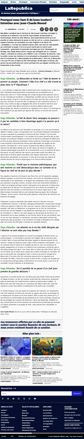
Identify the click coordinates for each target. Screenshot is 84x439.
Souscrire (77, 393)
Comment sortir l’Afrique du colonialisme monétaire (73, 104)
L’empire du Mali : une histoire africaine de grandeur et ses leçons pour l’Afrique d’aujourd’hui (72, 48)
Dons (44, 429)
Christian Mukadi (38, 368)
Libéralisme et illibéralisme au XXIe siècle (73, 90)
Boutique (46, 426)
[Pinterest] (51, 29)
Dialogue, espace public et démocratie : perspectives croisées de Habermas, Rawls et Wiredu (46, 359)
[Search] (80, 10)
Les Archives (47, 413)
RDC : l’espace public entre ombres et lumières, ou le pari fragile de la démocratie (46, 374)
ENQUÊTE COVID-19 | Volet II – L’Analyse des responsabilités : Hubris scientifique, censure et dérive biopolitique (16, 359)
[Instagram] (8, 398)
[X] (47, 29)
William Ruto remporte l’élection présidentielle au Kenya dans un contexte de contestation (73, 68)
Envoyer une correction (72, 415)
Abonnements (47, 416)
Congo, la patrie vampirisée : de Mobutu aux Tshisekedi (15, 373)
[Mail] (13, 398)
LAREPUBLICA (12, 29)
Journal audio (47, 410)
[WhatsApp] (56, 29)
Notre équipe (68, 418)
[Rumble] (18, 398)
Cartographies (48, 424)
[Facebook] (42, 29)
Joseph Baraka (6, 368)
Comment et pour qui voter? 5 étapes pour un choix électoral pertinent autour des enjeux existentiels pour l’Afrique (73, 33)
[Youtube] (34, 398)
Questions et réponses (72, 420)
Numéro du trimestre (50, 418)
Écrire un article (69, 412)
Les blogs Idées (48, 421)
